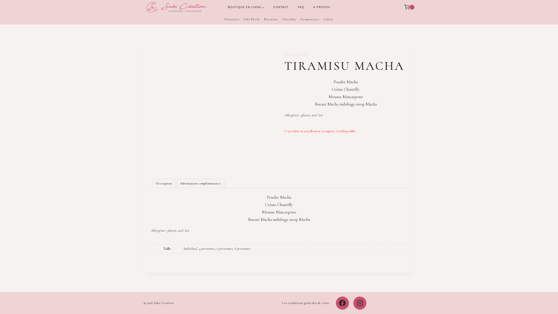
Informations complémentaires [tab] (200, 183)
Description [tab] (164, 183)
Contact (281, 7)
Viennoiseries (309, 19)
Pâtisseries (296, 55)
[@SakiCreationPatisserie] (342, 303)
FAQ (301, 7)
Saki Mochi (252, 19)
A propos (321, 7)
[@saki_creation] (359, 303)
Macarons (270, 19)
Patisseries (232, 19)
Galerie (328, 19)
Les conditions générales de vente (305, 303)
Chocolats (289, 19)
